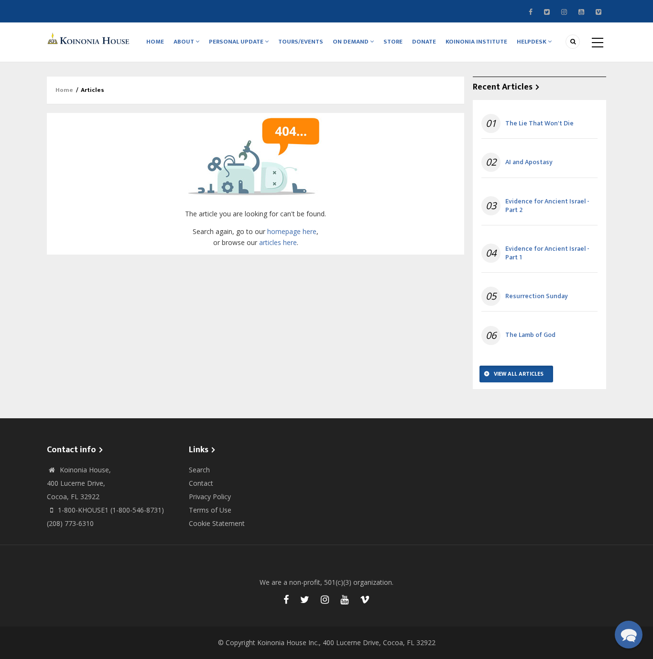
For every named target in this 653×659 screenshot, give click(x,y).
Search (199, 469)
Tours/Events (300, 41)
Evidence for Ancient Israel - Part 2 (547, 205)
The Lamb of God (530, 335)
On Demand (351, 41)
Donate (424, 41)
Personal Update (237, 41)
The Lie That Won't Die (539, 123)
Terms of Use (210, 509)
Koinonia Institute (476, 41)
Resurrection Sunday (536, 296)
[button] (628, 634)
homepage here (291, 231)
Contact (201, 483)
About (185, 41)
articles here (278, 242)
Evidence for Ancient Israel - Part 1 (547, 253)
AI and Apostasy (529, 162)
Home (155, 41)
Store (393, 41)
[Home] (90, 38)
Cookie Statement (217, 523)
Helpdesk (532, 41)
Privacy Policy (210, 496)
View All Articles (519, 374)
